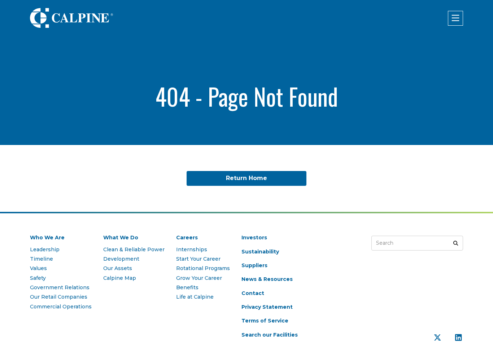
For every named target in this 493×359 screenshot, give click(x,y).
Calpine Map (119, 278)
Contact (252, 293)
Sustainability (260, 251)
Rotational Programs (203, 268)
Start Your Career (198, 259)
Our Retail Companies (58, 297)
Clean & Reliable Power (134, 249)
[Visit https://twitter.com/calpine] (438, 337)
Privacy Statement (267, 307)
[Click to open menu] (455, 18)
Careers (187, 237)
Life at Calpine (195, 297)
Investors (254, 237)
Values (38, 268)
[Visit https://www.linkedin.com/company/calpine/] (458, 337)
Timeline (41, 259)
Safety (38, 278)
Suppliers (254, 265)
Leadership (45, 249)
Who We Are (47, 237)
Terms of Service (264, 320)
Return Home (246, 178)
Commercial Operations (61, 306)
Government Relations (60, 287)
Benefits (187, 287)
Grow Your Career (199, 278)
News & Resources (267, 279)
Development (121, 259)
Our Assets (117, 268)
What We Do (120, 237)
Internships (191, 249)
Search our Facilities (269, 335)
